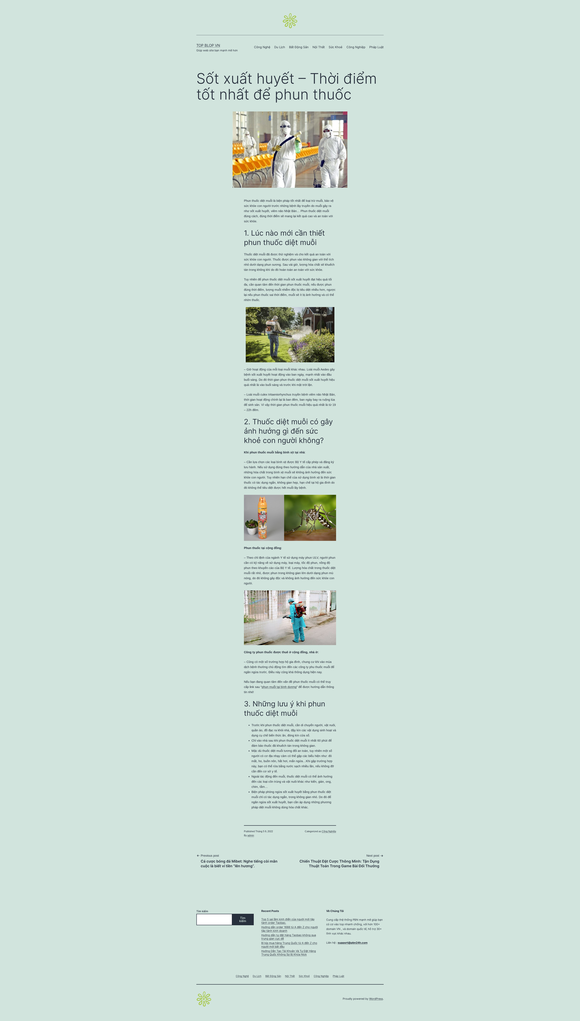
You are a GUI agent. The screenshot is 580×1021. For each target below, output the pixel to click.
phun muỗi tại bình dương (279, 687)
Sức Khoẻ (335, 47)
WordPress (376, 998)
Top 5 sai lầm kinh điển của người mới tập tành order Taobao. (287, 921)
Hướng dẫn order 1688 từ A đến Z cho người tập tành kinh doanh (289, 929)
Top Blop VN (208, 45)
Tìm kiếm (202, 911)
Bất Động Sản (299, 47)
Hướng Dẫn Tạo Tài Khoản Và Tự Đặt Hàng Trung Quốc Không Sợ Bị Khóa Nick (288, 952)
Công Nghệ (262, 47)
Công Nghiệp (355, 47)
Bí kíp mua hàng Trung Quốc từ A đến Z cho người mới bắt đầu (289, 944)
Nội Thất (319, 47)
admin (250, 835)
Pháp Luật (376, 47)
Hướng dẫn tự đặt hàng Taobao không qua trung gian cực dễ (288, 937)
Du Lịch (279, 47)
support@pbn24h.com (352, 942)
